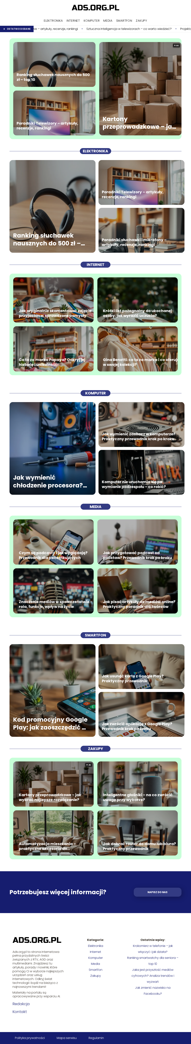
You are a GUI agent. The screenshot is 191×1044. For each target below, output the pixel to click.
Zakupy (141, 20)
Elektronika (53, 20)
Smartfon (124, 20)
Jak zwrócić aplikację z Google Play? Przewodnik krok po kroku (137, 726)
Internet (73, 20)
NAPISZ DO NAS (157, 892)
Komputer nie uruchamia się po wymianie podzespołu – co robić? (134, 484)
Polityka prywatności (30, 1038)
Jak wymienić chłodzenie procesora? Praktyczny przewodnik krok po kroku (49, 481)
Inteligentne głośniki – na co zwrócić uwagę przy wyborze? (138, 797)
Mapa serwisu (67, 1038)
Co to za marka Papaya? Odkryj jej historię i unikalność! (52, 362)
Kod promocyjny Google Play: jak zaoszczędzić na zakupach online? (51, 723)
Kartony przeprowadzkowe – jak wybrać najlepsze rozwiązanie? (139, 123)
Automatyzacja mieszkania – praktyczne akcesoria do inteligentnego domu (47, 846)
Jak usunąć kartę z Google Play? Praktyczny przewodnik (133, 678)
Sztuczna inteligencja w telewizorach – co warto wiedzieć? (61, 29)
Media (107, 20)
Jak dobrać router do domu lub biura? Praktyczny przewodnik (139, 846)
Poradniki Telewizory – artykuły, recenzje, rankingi (47, 126)
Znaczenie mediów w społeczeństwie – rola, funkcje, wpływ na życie (56, 604)
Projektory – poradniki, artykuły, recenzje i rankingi (147, 29)
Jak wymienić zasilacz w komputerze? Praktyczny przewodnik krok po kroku (138, 436)
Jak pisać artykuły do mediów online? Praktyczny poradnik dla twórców (139, 604)
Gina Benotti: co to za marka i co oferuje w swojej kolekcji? (141, 362)
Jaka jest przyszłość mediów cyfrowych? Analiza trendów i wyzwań (152, 976)
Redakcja (21, 1003)
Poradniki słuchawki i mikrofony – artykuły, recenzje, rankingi (134, 242)
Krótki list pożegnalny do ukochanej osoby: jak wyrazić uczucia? (137, 313)
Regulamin (96, 1038)
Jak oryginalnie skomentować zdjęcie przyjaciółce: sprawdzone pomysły (55, 313)
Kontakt (19, 1011)
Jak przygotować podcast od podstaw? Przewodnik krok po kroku (137, 555)
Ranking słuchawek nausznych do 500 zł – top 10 (53, 77)
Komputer (92, 20)
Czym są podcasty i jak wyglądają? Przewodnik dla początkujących (53, 555)
